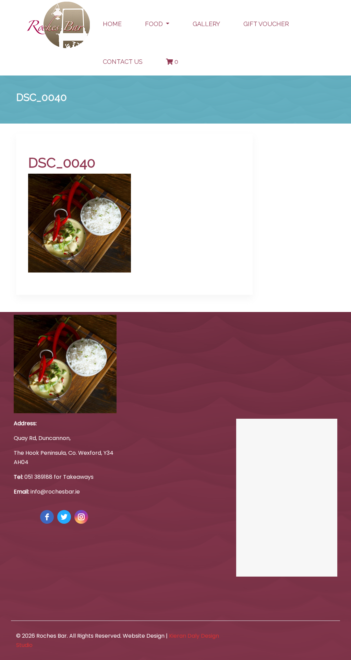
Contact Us (123, 61)
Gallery (206, 23)
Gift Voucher (266, 23)
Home (112, 23)
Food (155, 23)
